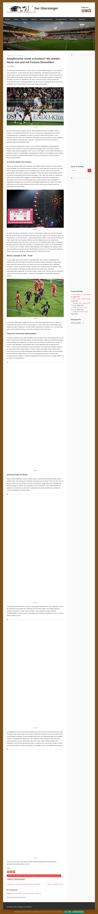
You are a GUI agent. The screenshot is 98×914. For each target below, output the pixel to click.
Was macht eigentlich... (53, 875)
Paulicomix (24, 19)
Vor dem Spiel (41, 875)
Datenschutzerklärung (46, 19)
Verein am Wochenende (29, 875)
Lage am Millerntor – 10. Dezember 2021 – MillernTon (26, 893)
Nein (70, 911)
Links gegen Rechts (61, 19)
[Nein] (96, 912)
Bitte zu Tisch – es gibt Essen (81, 299)
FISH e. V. (72, 19)
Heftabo (16, 19)
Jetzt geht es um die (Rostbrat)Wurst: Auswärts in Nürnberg (24, 884)
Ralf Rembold (20, 55)
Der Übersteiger (46, 8)
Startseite (7, 19)
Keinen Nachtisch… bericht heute (82, 294)
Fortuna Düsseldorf (19, 879)
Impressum (82, 19)
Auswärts (10, 879)
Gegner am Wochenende (14, 875)
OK (66, 911)
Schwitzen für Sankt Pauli (79, 311)
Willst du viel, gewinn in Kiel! (55, 884)
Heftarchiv (34, 19)
